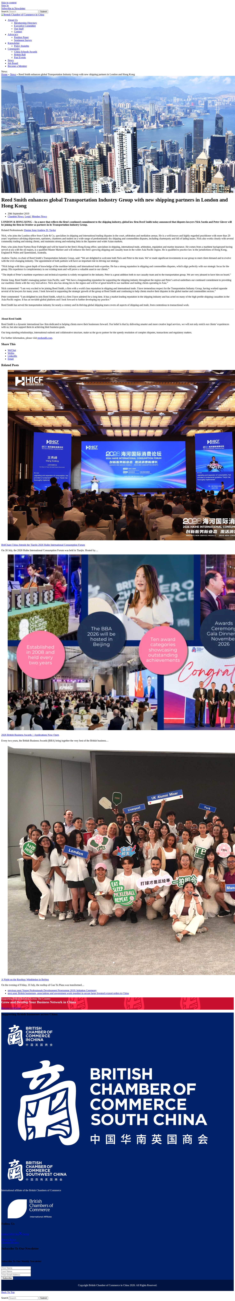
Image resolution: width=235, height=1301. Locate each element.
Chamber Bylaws (10, 1242)
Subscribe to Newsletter (13, 8)
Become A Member (11, 1008)
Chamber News (16, 216)
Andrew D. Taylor (46, 230)
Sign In (5, 5)
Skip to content (8, 2)
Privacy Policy (8, 1239)
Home (4, 74)
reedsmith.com (44, 338)
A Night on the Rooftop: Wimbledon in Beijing (25, 979)
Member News (39, 216)
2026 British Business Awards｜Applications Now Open (30, 735)
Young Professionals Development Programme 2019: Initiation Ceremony (52, 990)
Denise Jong (30, 230)
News (13, 74)
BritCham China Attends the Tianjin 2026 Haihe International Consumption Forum (43, 545)
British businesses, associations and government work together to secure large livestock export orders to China (68, 993)
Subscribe (7, 1278)
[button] (12, 350)
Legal (28, 216)
